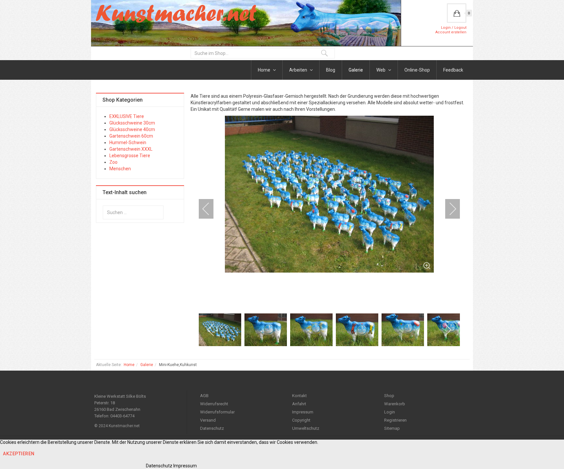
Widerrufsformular (217, 412)
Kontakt (299, 395)
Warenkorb (394, 403)
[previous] (210, 209)
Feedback (453, 70)
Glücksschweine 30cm (132, 123)
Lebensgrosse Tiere (129, 155)
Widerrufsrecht (214, 403)
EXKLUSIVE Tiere (126, 116)
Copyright (301, 420)
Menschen (120, 168)
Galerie (356, 70)
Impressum (302, 412)
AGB (204, 395)
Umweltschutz (305, 428)
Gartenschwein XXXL (130, 149)
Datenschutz (212, 428)
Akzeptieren (19, 453)
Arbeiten (298, 70)
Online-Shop (417, 70)
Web (381, 70)
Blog (330, 70)
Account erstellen (450, 32)
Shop (389, 395)
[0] (456, 13)
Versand (208, 420)
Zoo (113, 162)
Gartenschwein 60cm (131, 136)
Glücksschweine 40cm (132, 129)
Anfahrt (299, 403)
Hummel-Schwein (127, 142)
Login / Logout (453, 27)
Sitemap (392, 428)
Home (264, 70)
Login (389, 412)
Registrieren (395, 420)
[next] (448, 209)
